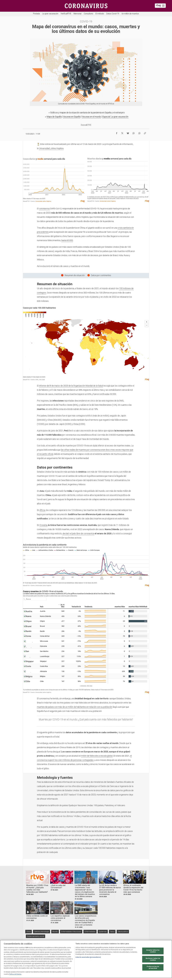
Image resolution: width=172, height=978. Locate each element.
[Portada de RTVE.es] (160, 5)
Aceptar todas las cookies (152, 951)
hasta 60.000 (67, 240)
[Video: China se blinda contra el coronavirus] (37, 907)
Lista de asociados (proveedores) (88, 957)
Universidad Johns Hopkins (51, 148)
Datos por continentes (101, 275)
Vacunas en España (71, 116)
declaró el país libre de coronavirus (78, 533)
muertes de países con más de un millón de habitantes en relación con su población (74, 707)
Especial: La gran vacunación (115, 116)
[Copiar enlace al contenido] (145, 132)
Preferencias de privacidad (153, 967)
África (42, 510)
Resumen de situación (75, 275)
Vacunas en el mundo (91, 116)
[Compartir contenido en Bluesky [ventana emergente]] (128, 132)
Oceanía (43, 525)
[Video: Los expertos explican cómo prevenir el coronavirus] (61, 907)
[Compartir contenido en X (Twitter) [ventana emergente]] (122, 132)
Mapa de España (54, 116)
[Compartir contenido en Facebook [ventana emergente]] (116, 132)
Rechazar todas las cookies (153, 959)
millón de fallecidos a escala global (97, 756)
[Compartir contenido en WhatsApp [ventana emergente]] (133, 132)
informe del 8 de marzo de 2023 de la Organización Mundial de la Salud (71, 385)
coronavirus (44, 208)
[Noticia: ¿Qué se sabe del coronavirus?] (61, 877)
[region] (86, 959)
